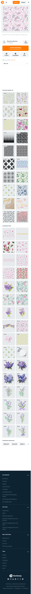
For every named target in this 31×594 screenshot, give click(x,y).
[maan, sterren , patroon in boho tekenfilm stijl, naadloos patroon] (8, 322)
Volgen (25, 42)
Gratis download (15, 48)
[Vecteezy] (2, 2)
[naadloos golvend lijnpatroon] (8, 216)
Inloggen (23, 2)
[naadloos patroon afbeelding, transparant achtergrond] (8, 230)
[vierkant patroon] (8, 177)
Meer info (6, 63)
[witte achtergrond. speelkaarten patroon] (8, 348)
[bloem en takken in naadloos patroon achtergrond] (8, 137)
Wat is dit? (13, 60)
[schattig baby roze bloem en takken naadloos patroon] (8, 98)
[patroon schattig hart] (8, 335)
